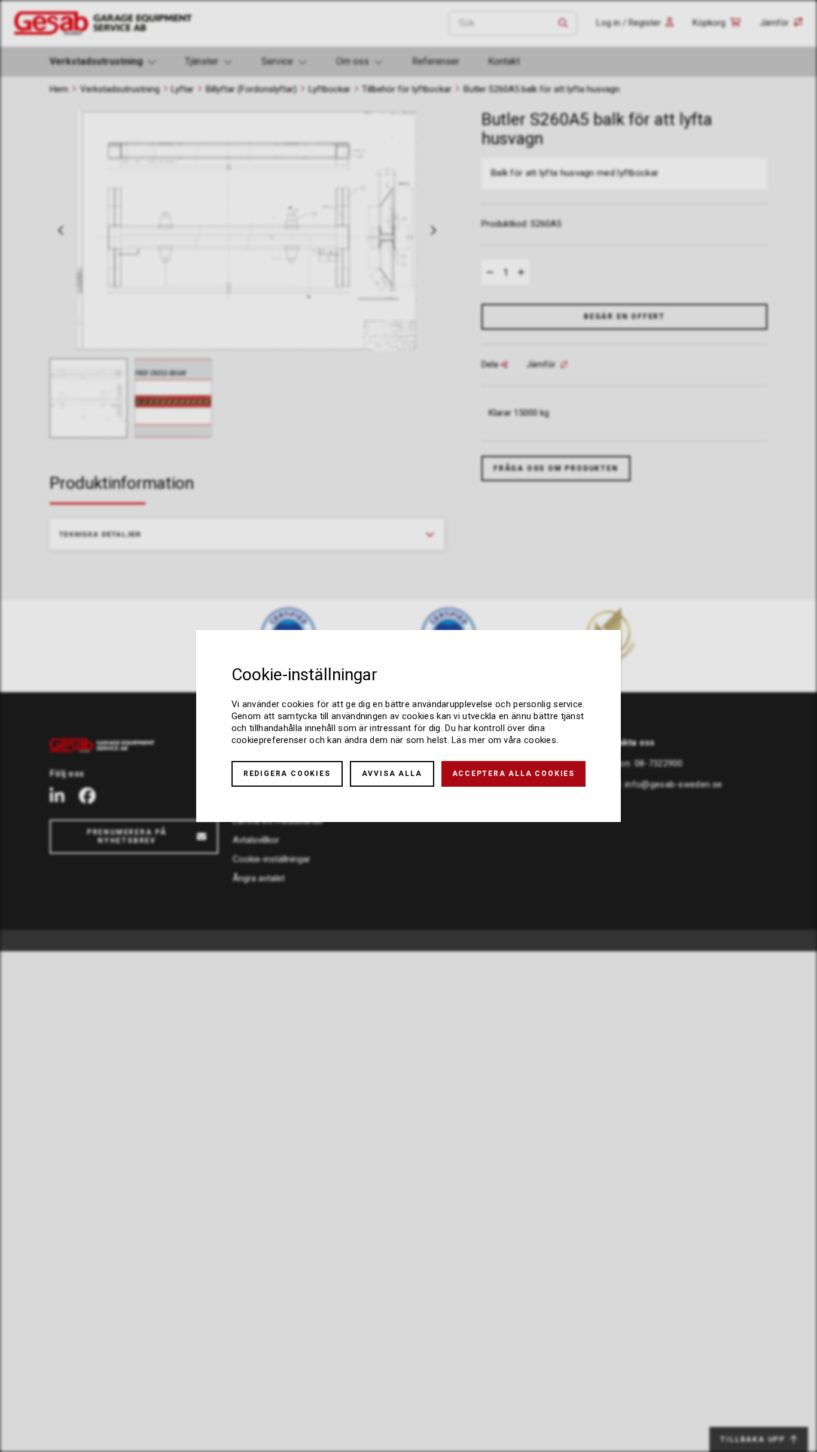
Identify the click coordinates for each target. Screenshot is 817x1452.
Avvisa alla (392, 773)
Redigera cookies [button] (287, 773)
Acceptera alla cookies (513, 773)
